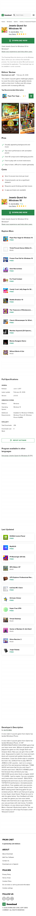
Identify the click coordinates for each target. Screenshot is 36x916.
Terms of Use (6, 878)
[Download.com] (7, 15)
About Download (7, 854)
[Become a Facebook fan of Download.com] (4, 898)
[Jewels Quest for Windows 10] (4, 30)
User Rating (12, 34)
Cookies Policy (6, 881)
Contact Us (5, 861)
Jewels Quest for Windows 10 (18, 27)
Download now (19, 41)
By (14, 32)
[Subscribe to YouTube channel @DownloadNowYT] (12, 898)
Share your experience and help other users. (17, 52)
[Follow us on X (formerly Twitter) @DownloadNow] (8, 898)
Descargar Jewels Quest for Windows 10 (16, 456)
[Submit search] (14, 15)
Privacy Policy (6, 874)
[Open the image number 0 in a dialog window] (10, 118)
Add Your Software (8, 857)
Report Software (19, 440)
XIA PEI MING (8, 730)
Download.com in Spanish (10, 864)
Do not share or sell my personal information (16, 885)
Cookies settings (7, 888)
